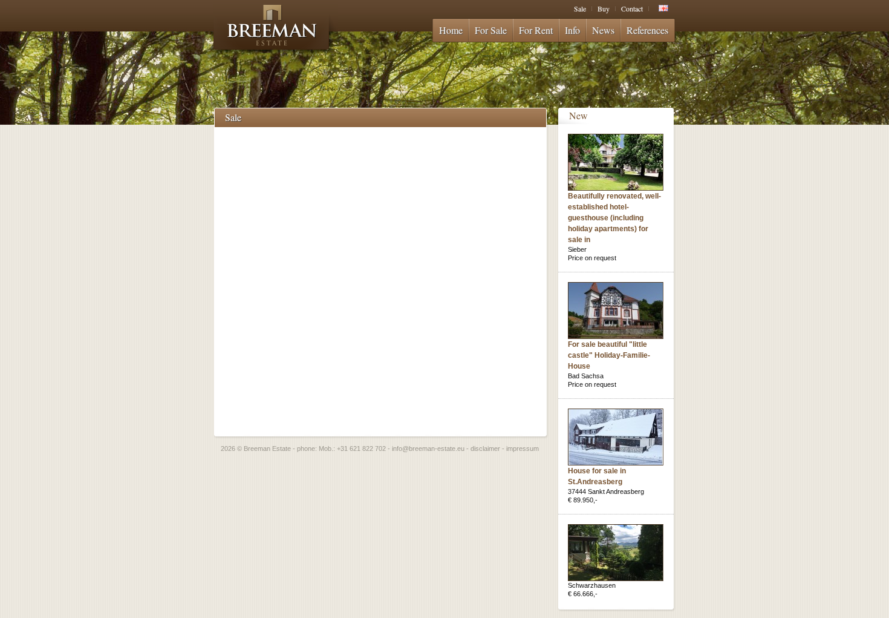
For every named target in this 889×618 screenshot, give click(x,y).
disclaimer (485, 448)
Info (572, 30)
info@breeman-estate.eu (428, 448)
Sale (580, 8)
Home (451, 30)
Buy (604, 8)
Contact (632, 8)
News (603, 30)
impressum (522, 448)
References (647, 30)
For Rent (536, 30)
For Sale (491, 30)
